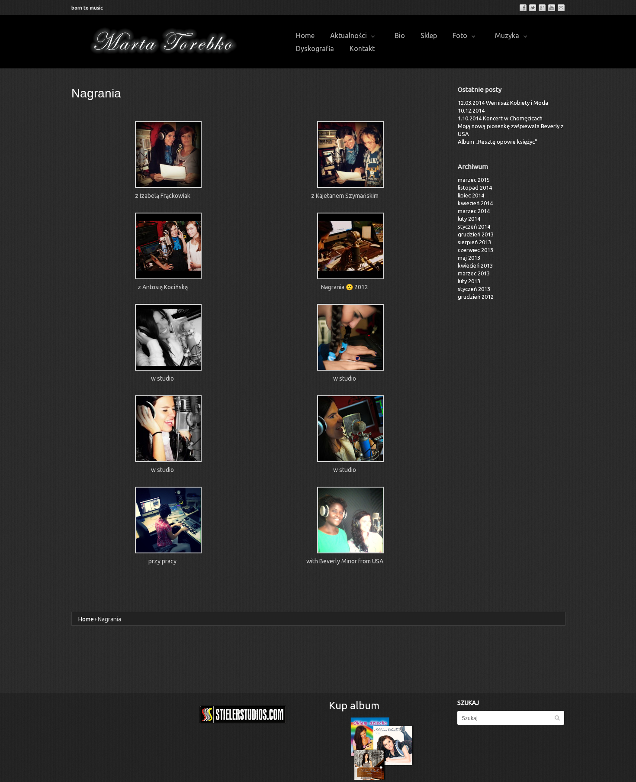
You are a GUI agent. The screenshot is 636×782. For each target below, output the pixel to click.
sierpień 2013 (474, 242)
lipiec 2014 (471, 195)
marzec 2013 (474, 273)
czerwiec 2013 (475, 250)
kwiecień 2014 (475, 203)
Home (305, 35)
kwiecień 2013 (475, 265)
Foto (460, 35)
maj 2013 (469, 258)
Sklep (429, 35)
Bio (400, 35)
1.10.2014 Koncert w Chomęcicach (500, 118)
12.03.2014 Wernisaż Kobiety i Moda (503, 103)
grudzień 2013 (476, 234)
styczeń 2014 (474, 226)
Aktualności (348, 35)
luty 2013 (469, 281)
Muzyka (507, 35)
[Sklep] (382, 748)
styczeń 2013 (474, 289)
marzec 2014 (474, 211)
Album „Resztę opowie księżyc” (497, 142)
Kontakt (362, 48)
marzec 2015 (474, 180)
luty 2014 (469, 219)
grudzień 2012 (476, 297)
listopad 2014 (475, 187)
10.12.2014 (471, 110)
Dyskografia (315, 48)
